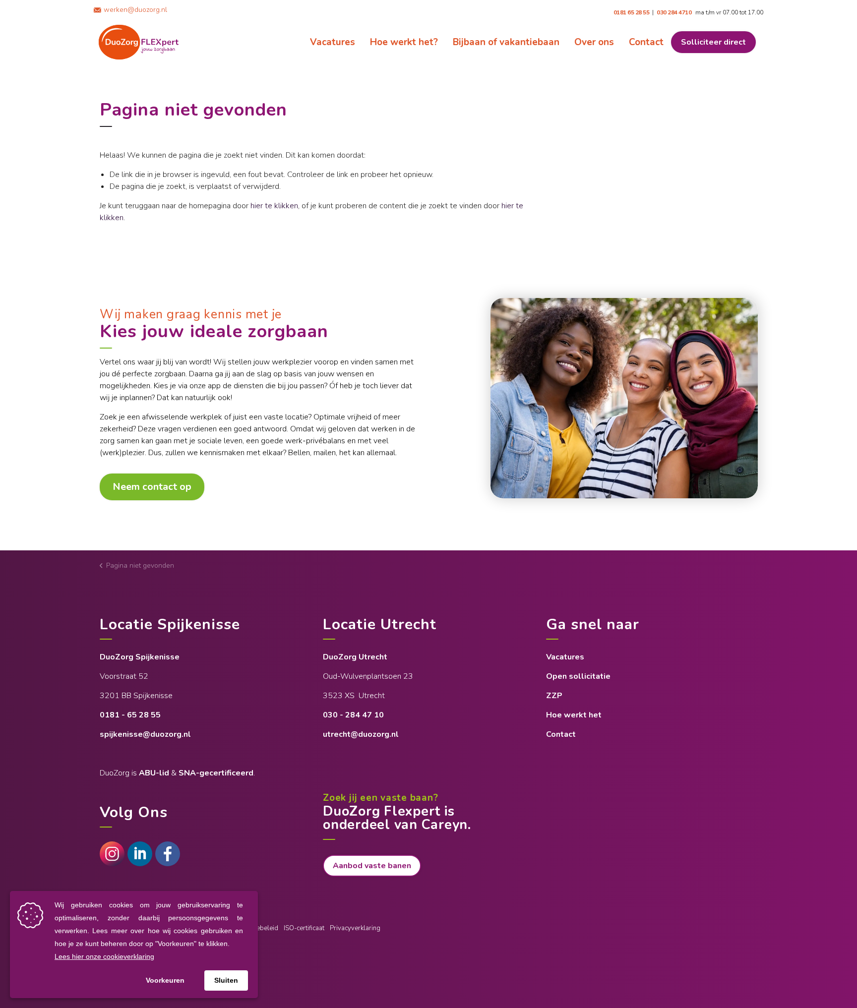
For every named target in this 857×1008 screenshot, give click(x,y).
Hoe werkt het (574, 715)
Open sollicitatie (578, 676)
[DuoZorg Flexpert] (139, 42)
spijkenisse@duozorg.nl (145, 734)
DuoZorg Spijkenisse (141, 657)
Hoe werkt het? (404, 42)
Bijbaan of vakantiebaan (506, 42)
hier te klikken (274, 205)
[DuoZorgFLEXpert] (167, 853)
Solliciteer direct (713, 42)
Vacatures (332, 42)
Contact (646, 42)
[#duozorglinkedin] (139, 853)
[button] (624, 398)
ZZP (554, 695)
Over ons (594, 42)
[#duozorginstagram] (112, 853)
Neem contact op (152, 486)
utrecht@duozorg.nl (361, 734)
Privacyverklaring (355, 928)
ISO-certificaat (304, 928)
